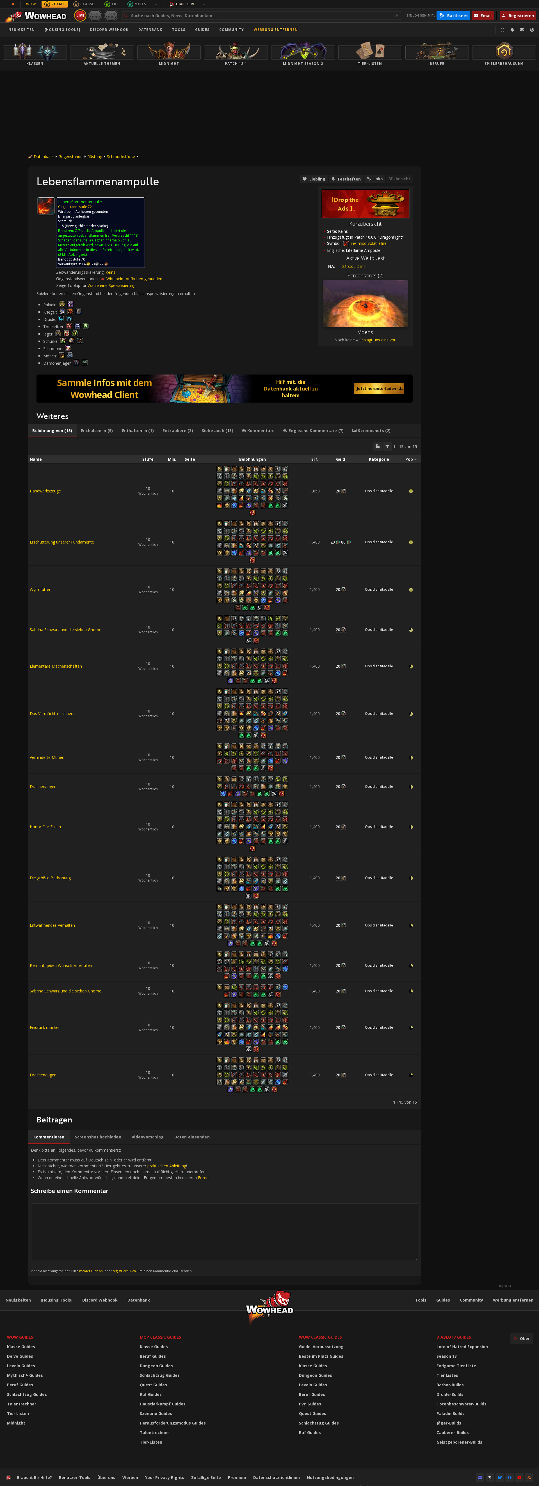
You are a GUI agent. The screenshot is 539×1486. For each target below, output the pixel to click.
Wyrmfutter (40, 589)
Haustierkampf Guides (163, 1404)
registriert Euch (124, 1271)
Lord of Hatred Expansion (462, 1346)
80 (343, 542)
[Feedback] (522, 30)
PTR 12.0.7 (111, 15)
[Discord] (480, 1477)
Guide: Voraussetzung (321, 1346)
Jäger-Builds (449, 1423)
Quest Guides (153, 1384)
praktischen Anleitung (166, 1165)
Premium (237, 1477)
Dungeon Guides (156, 1365)
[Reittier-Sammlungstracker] (224, 389)
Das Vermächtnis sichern (52, 713)
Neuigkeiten (21, 29)
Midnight (16, 1423)
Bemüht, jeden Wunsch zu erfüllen (61, 965)
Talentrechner (21, 1404)
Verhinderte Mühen (47, 757)
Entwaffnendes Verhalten (52, 925)
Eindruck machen (45, 1027)
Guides (202, 29)
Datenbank (150, 29)
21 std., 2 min (354, 266)
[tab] (52, 431)
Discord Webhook (109, 29)
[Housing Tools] (56, 1300)
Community (231, 29)
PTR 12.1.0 (95, 15)
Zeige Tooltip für (72, 285)
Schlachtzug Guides (27, 1394)
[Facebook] (509, 1477)
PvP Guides (310, 1404)
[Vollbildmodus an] (502, 30)
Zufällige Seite (206, 1477)
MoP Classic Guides (160, 1337)
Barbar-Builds (450, 1384)
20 (338, 491)
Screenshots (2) (365, 275)
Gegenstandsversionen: (78, 278)
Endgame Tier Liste (456, 1365)
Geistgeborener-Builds (459, 1442)
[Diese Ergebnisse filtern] (387, 446)
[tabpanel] (224, 773)
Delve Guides (20, 1356)
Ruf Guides (151, 1394)
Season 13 (447, 1356)
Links (378, 178)
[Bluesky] (499, 1477)
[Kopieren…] (377, 446)
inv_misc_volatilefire (368, 243)
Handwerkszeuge (45, 491)
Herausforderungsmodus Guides (173, 1423)
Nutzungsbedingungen (330, 1477)
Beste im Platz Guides (321, 1356)
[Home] (37, 15)
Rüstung (94, 156)
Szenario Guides (156, 1413)
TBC (115, 4)
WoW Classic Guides (320, 1337)
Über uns (106, 1477)
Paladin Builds (451, 1413)
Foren (203, 1177)
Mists (140, 4)
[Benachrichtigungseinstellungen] (512, 30)
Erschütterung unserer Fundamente (62, 542)
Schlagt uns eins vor (377, 340)
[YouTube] (519, 1477)
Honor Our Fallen (45, 826)
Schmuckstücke (121, 156)
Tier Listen (18, 1413)
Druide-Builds (450, 1394)
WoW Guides (20, 1337)
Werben (130, 1477)
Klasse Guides (21, 1346)
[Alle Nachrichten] (12, 4)
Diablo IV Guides (454, 1337)
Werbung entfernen (276, 29)
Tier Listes (447, 1375)
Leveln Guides (21, 1365)
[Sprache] (532, 30)
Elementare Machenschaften (56, 666)
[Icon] (46, 206)
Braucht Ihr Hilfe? (34, 1477)
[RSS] (529, 1477)
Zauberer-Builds (453, 1432)
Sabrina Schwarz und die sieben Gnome (65, 629)
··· (155, 4)
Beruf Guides (20, 1384)
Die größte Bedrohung (50, 877)
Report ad (505, 1286)
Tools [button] (178, 29)
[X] (490, 1477)
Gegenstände (70, 156)
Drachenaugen (43, 786)
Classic (88, 4)
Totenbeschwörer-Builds (462, 1404)
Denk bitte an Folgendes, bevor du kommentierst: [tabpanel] (120, 1210)
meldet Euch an (91, 1271)
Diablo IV (185, 4)
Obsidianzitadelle (379, 491)
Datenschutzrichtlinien (276, 1477)
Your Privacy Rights (164, 1477)
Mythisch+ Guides (25, 1375)
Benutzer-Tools (74, 1477)
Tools (420, 1300)
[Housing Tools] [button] (62, 29)
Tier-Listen (151, 1442)
